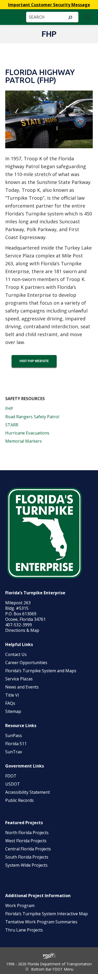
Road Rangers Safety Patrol (32, 417)
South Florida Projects (26, 857)
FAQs (10, 703)
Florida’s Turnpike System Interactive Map (46, 914)
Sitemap (13, 711)
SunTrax (13, 752)
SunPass (13, 735)
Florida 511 (16, 744)
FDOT (10, 776)
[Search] (70, 17)
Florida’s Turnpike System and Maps (40, 671)
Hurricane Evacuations (27, 433)
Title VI (12, 695)
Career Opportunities (26, 662)
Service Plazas (19, 679)
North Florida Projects (27, 832)
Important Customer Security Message (49, 5)
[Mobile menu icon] (87, 17)
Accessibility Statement (27, 792)
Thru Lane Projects (24, 930)
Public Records (19, 800)
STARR (11, 425)
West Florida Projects (26, 841)
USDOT (12, 784)
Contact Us (16, 654)
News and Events (22, 687)
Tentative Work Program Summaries (41, 922)
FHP (9, 408)
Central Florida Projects (28, 849)
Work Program (19, 905)
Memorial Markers (23, 441)
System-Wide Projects (27, 865)
